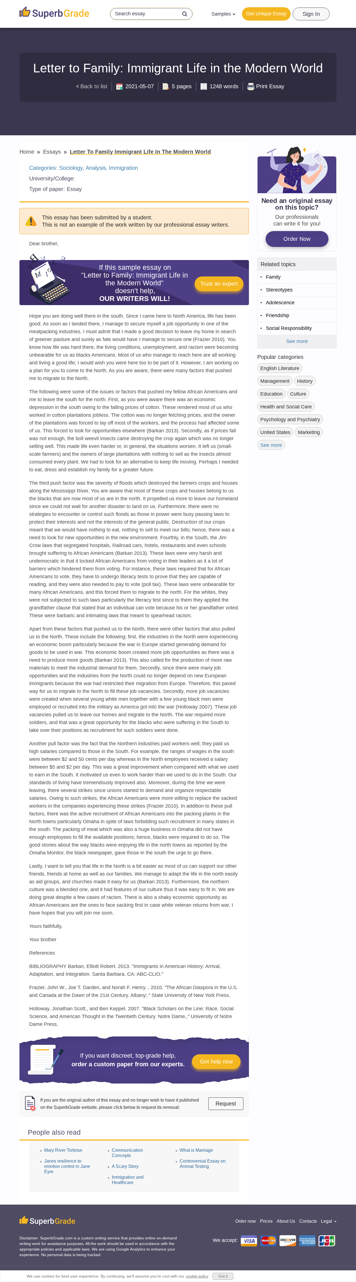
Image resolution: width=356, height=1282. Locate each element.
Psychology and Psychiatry (290, 419)
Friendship (277, 315)
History (305, 381)
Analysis (96, 168)
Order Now (296, 239)
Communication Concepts (127, 1153)
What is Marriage (196, 1150)
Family (273, 277)
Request (226, 1103)
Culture (298, 394)
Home (27, 152)
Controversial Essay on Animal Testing (203, 1164)
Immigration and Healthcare (128, 1180)
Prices (266, 1221)
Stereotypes (279, 290)
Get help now (216, 1061)
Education (271, 394)
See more (297, 341)
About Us (286, 1221)
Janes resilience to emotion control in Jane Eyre (67, 1166)
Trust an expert (219, 284)
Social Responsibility (289, 328)
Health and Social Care (286, 407)
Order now (245, 1221)
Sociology (71, 168)
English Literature (279, 368)
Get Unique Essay (266, 13)
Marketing (309, 432)
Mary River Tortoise (63, 1150)
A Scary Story (125, 1166)
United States (275, 432)
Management (275, 381)
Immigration (123, 168)
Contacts (308, 1221)
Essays (53, 152)
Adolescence (280, 302)
